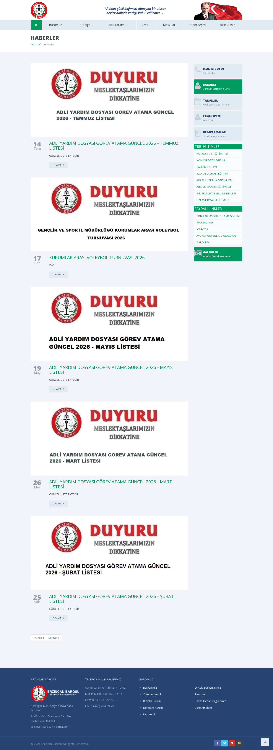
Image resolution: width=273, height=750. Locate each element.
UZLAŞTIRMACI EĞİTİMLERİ (213, 200)
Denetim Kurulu (153, 707)
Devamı (57, 165)
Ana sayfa (36, 44)
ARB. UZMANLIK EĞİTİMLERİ (214, 186)
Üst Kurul (149, 714)
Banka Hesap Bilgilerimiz (210, 701)
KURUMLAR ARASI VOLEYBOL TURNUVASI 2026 (97, 257)
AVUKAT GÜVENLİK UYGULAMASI (216, 235)
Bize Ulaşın (227, 25)
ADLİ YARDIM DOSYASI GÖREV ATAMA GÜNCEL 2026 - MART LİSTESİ (110, 484)
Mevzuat (169, 25)
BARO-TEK (202, 242)
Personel (200, 694)
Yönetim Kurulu (152, 694)
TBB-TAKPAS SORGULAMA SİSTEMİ (218, 216)
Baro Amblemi (203, 707)
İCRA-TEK (202, 229)
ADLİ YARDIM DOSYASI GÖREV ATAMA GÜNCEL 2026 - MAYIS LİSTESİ (111, 369)
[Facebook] (217, 743)
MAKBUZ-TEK (204, 222)
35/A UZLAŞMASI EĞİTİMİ (212, 173)
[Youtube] (232, 743)
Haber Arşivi (197, 25)
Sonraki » (54, 637)
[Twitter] (224, 743)
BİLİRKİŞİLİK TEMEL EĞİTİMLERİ (216, 193)
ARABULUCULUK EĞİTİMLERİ (214, 180)
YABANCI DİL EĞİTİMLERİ (212, 154)
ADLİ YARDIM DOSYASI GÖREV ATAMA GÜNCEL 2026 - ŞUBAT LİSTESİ (111, 598)
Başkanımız (60, 29)
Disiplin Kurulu (152, 701)
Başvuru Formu (155, 29)
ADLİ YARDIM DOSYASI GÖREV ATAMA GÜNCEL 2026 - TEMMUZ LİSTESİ (114, 145)
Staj (91, 29)
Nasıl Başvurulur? (119, 29)
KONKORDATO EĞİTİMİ (210, 160)
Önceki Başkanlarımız (208, 687)
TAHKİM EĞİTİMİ (206, 167)
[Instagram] (239, 743)
